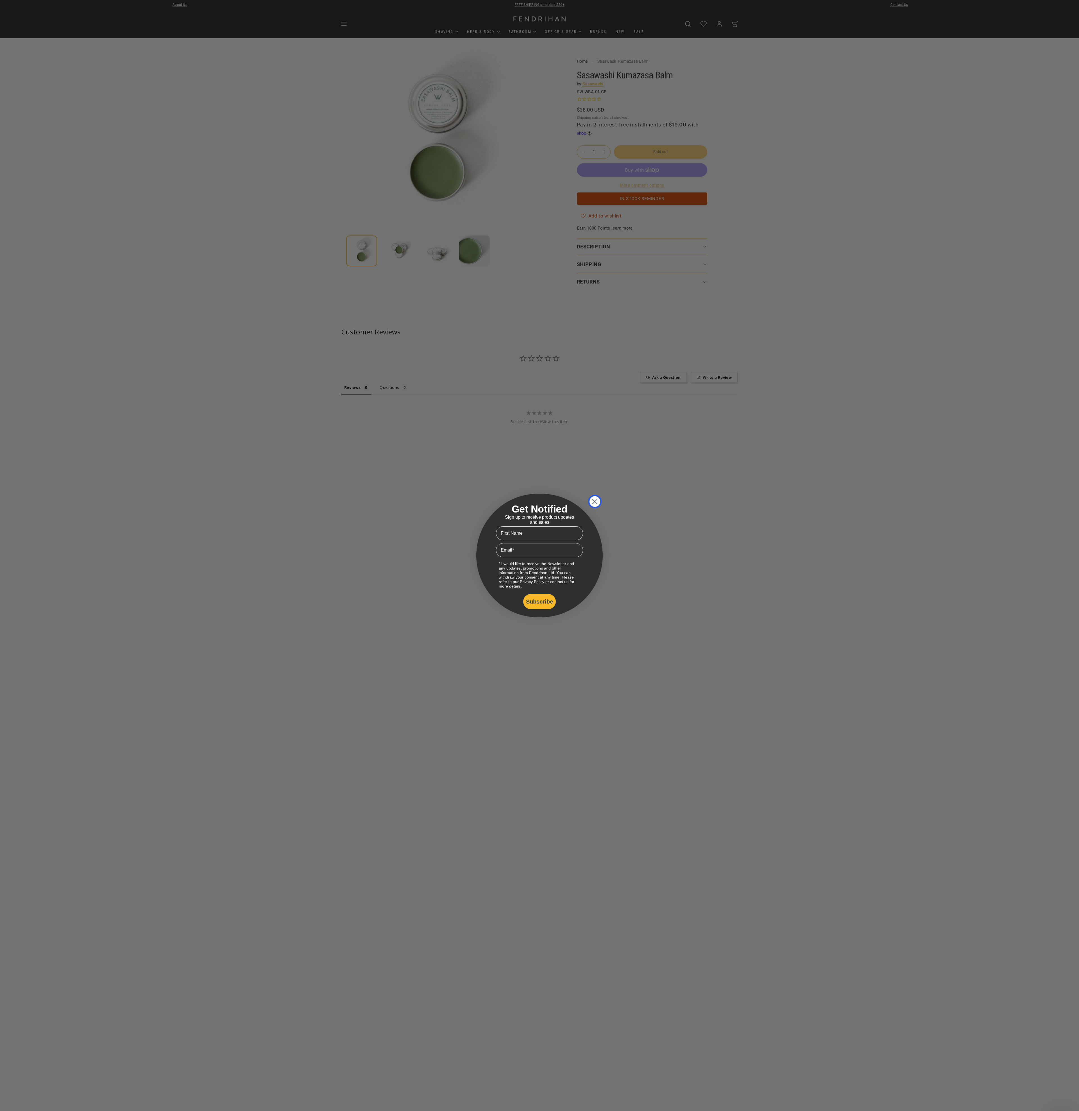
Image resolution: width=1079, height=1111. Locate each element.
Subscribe (539, 601)
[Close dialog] (594, 501)
